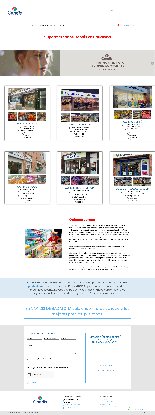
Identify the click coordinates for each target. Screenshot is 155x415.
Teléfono (63, 338)
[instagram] (118, 25)
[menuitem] (34, 26)
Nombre (29, 338)
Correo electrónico (50, 338)
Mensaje (29, 345)
